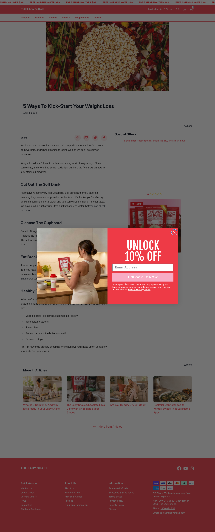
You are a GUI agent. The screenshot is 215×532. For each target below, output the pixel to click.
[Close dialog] (174, 232)
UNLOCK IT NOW (143, 277)
